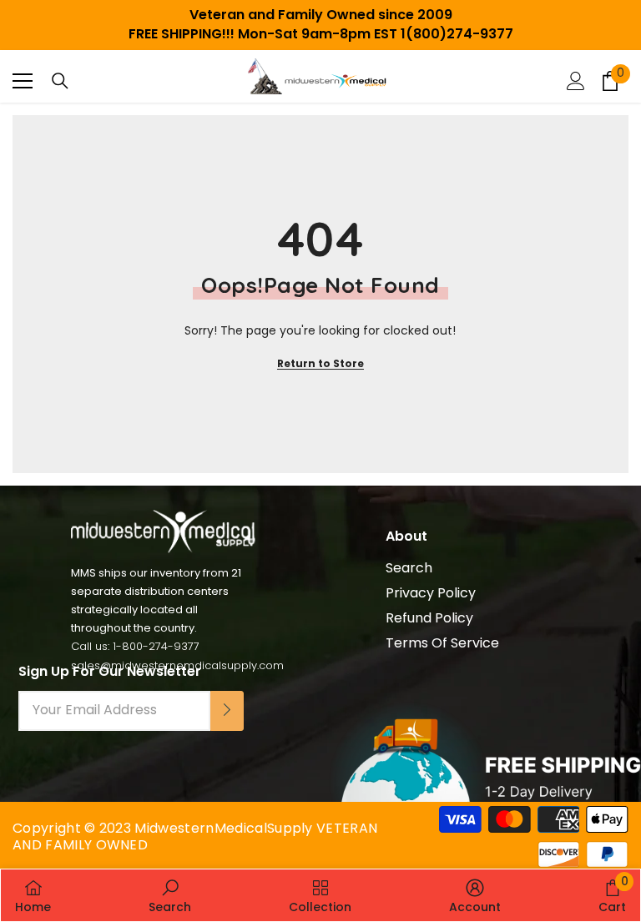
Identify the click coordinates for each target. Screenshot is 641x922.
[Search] (60, 81)
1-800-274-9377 (156, 646)
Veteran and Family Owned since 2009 (320, 14)
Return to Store (320, 363)
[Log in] (576, 81)
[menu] (23, 81)
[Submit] (227, 711)
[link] (170, 895)
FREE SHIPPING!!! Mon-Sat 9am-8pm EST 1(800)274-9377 (321, 33)
